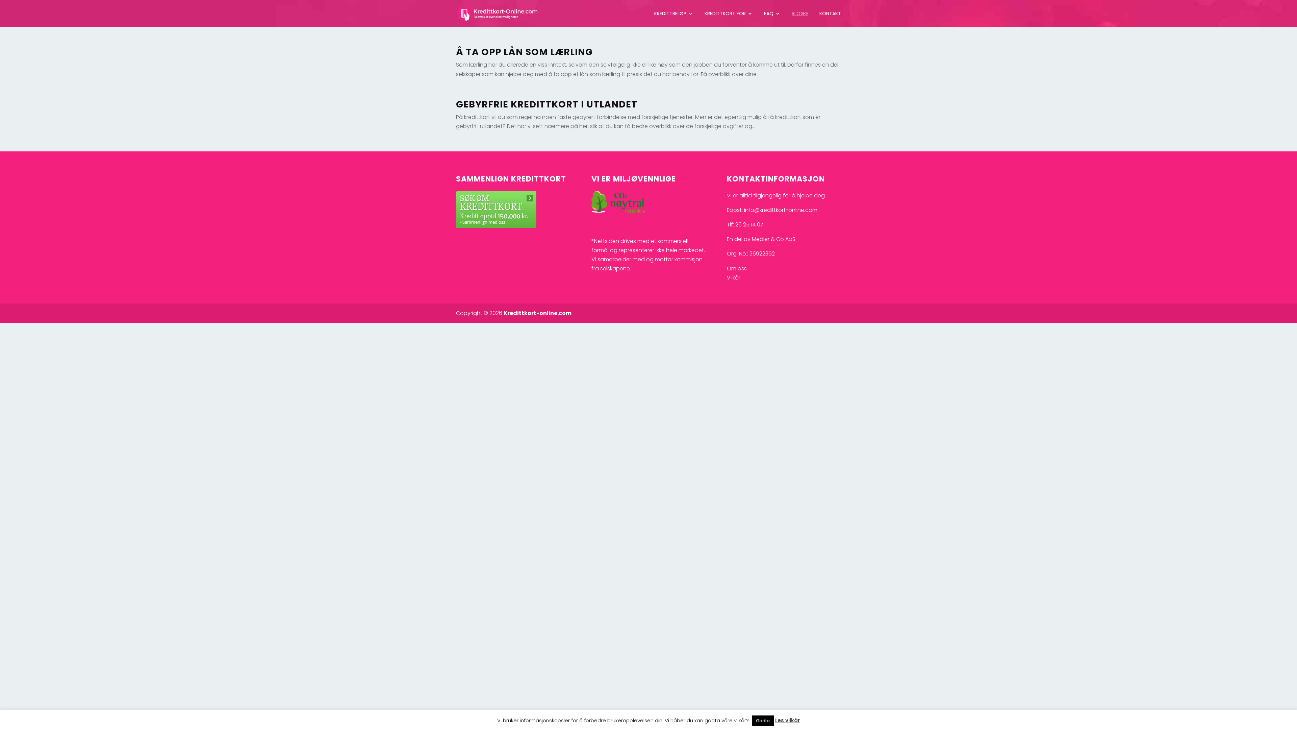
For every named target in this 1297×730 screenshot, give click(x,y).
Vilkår (733, 278)
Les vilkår (787, 720)
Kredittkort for (725, 14)
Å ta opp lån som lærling (524, 52)
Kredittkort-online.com (537, 313)
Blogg (800, 14)
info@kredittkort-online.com (780, 210)
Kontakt (830, 14)
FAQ (768, 14)
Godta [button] (763, 720)
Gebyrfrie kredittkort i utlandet (546, 104)
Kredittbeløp (670, 14)
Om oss (737, 268)
